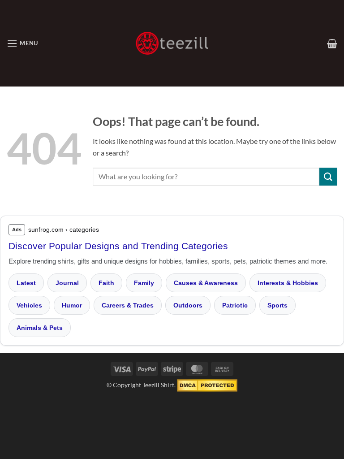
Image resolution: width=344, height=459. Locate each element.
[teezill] (172, 43)
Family (144, 282)
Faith (106, 282)
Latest (26, 282)
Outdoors (187, 305)
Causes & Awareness (206, 282)
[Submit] (328, 176)
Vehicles (29, 305)
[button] (22, 43)
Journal (67, 282)
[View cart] (332, 43)
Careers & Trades (128, 305)
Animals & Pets (40, 327)
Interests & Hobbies (288, 282)
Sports (277, 305)
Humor (72, 305)
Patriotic (235, 305)
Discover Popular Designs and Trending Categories (118, 246)
